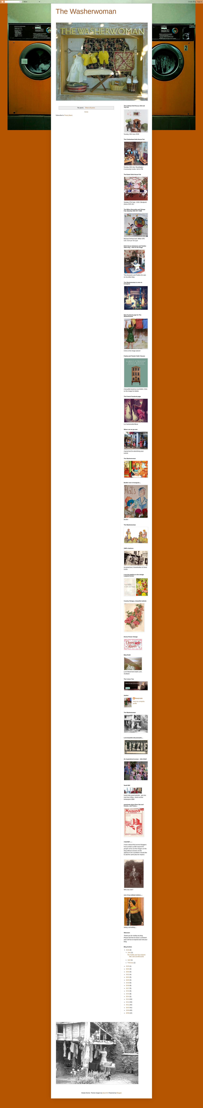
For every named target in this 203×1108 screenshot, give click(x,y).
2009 (128, 1010)
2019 (128, 983)
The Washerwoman (86, 11)
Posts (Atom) (68, 115)
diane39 (105, 1093)
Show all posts (90, 108)
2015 (128, 994)
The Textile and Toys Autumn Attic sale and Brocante (136, 955)
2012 (128, 1002)
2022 (128, 974)
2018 (128, 985)
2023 (128, 972)
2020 (128, 980)
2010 (128, 1007)
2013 (128, 999)
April (129, 960)
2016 (128, 991)
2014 (128, 996)
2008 (128, 1013)
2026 (128, 950)
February (131, 963)
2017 (128, 988)
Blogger (119, 1093)
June (129, 952)
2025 (128, 966)
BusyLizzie (138, 698)
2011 (128, 1005)
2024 (128, 969)
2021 (128, 977)
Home (86, 112)
